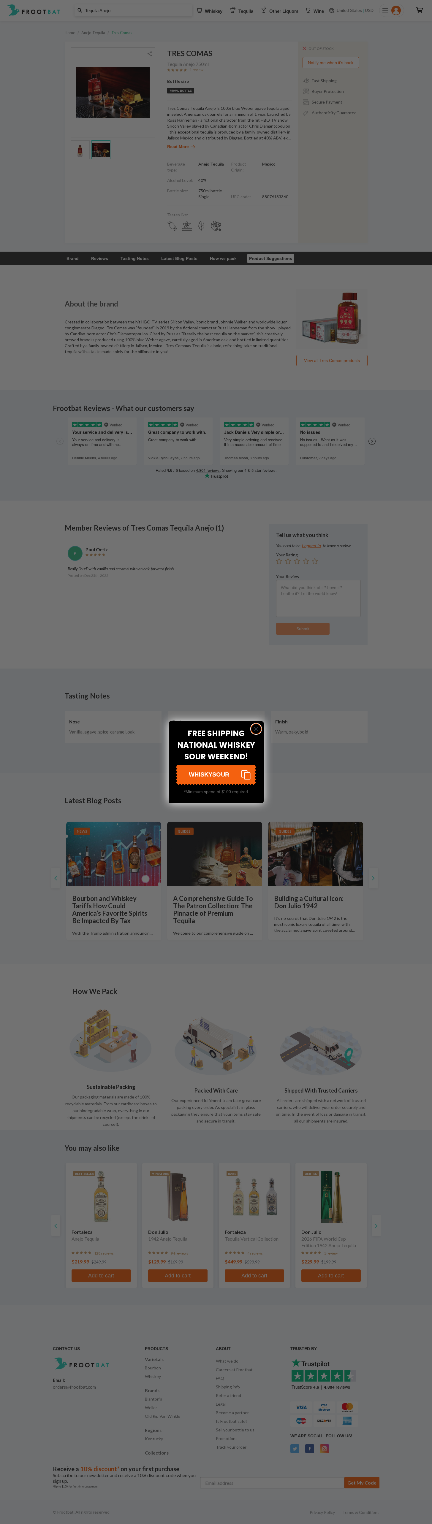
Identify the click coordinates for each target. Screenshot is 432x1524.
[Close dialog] (256, 729)
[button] (216, 775)
